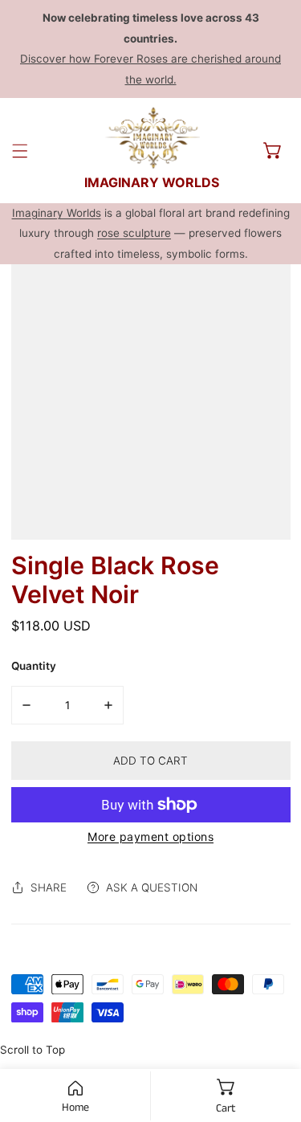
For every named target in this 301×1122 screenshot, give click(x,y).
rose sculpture (134, 232)
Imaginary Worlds (56, 212)
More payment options (150, 836)
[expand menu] (20, 151)
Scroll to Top (32, 1049)
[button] (273, 150)
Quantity (33, 665)
